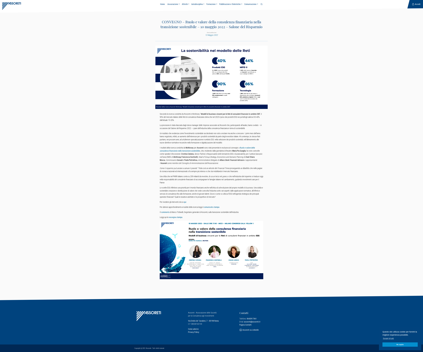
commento (165, 212)
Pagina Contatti (245, 325)
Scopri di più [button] (388, 338)
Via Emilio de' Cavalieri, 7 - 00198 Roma (203, 321)
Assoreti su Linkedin (250, 330)
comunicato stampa (211, 207)
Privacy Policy (193, 332)
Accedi (417, 4)
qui (185, 202)
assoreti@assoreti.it (252, 322)
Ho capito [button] (400, 344)
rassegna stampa (175, 217)
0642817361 (252, 318)
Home (162, 4)
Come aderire (193, 329)
